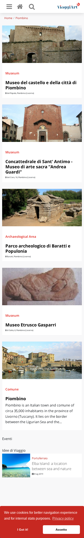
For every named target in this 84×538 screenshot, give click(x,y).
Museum (12, 73)
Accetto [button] (61, 529)
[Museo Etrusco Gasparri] (42, 286)
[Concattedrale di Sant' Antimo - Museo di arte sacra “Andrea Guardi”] (42, 123)
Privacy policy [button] (63, 518)
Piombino (22, 18)
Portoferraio (40, 458)
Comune (12, 389)
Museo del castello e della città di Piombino (40, 85)
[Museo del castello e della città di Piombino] (42, 44)
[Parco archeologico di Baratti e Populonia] (42, 207)
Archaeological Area (20, 236)
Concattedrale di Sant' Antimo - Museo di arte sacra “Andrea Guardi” (38, 167)
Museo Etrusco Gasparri (30, 325)
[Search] (32, 6)
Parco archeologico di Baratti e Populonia (37, 248)
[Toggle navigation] (9, 6)
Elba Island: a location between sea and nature (51, 466)
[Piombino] (42, 360)
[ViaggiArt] (21, 6)
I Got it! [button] (22, 529)
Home (8, 18)
